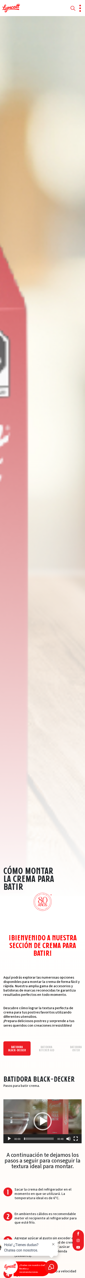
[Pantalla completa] (75, 1138)
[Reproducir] (9, 1138)
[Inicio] (11, 8)
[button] (43, 1121)
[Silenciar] (68, 1138)
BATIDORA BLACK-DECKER (17, 1049)
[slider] (39, 1139)
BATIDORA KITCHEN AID (46, 1049)
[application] (42, 1121)
